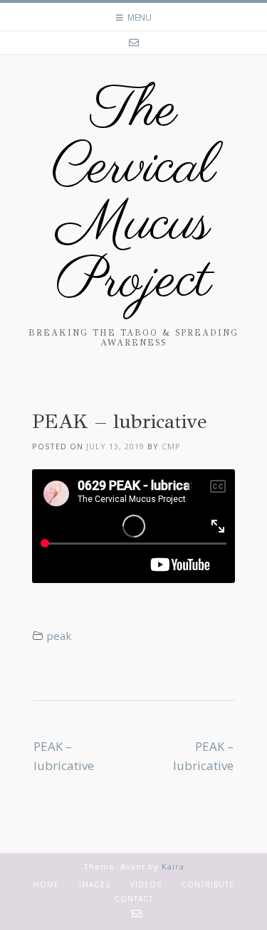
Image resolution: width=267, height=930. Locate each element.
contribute (208, 884)
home (46, 884)
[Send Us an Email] (134, 42)
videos (146, 884)
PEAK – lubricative (63, 756)
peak (59, 636)
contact (134, 899)
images (94, 884)
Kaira (173, 866)
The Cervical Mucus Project (133, 197)
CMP (171, 446)
